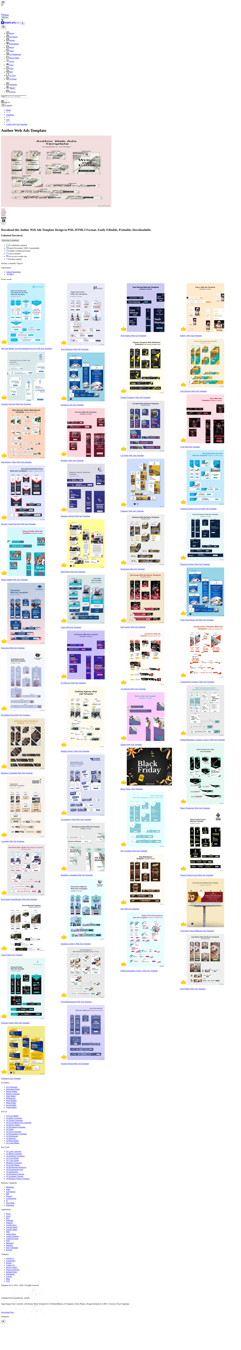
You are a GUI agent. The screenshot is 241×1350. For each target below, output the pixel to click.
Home (8, 110)
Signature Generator (14, 1163)
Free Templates (12, 1248)
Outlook (9, 1223)
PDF (8, 1232)
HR (7, 1194)
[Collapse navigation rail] (22, 23)
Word (8, 1214)
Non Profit (10, 1203)
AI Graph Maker (12, 1143)
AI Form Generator (13, 1132)
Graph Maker (11, 1107)
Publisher (9, 1220)
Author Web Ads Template (16, 124)
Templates (10, 115)
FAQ (8, 1281)
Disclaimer (10, 1274)
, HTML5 (10, 274)
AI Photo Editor (12, 1141)
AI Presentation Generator (16, 1134)
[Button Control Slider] (2, 208)
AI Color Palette (12, 1160)
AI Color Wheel (12, 1158)
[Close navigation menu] (3, 27)
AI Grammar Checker (14, 1176)
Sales (8, 1189)
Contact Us (10, 1265)
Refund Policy (11, 1272)
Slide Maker (11, 1096)
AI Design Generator (14, 1120)
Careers (9, 1276)
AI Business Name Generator (17, 1179)
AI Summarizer (12, 1172)
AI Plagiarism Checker (15, 1174)
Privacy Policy (12, 1267)
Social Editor (11, 1105)
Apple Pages (11, 1234)
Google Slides (11, 1229)
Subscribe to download (10, 240)
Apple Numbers (12, 1236)
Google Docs (11, 1225)
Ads (7, 119)
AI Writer (10, 1129)
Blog (8, 1279)
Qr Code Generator (13, 1151)
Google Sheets (12, 1227)
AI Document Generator (15, 1127)
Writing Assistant (12, 1094)
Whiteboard (10, 1098)
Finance (9, 1196)
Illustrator (10, 1243)
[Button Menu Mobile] (3, 2)
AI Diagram (11, 1138)
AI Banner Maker (13, 1125)
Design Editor (11, 1091)
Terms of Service (12, 1270)
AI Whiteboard (12, 1136)
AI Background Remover (16, 1167)
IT (7, 1201)
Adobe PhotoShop (13, 272)
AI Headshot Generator (15, 1156)
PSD (8, 1241)
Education (10, 1205)
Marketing (10, 1187)
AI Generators (11, 1087)
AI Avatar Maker (12, 1165)
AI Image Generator (14, 1118)
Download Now (7, 1312)
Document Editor (13, 1089)
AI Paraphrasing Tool (14, 1169)
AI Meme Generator (14, 1154)
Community (10, 1261)
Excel (8, 1216)
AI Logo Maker (12, 1116)
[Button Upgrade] (3, 105)
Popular (9, 1250)
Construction (11, 1198)
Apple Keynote (12, 1239)
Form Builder (11, 1100)
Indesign (9, 1245)
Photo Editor (11, 1103)
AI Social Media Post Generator (18, 1123)
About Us (10, 1258)
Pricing (9, 1263)
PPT (8, 1218)
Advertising (10, 1192)
